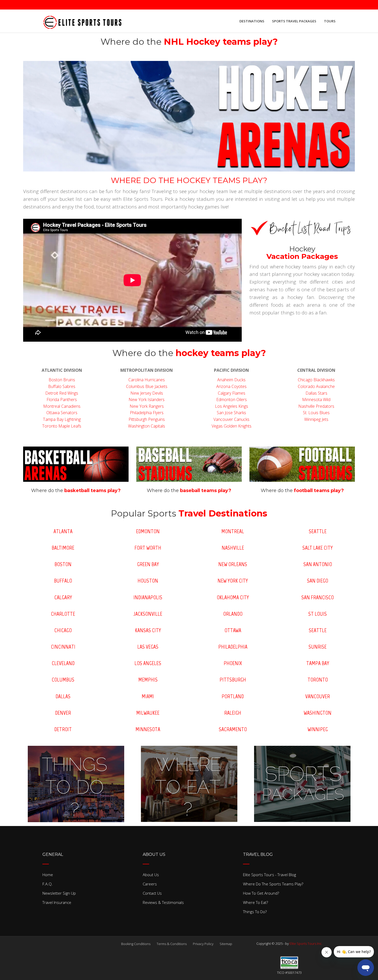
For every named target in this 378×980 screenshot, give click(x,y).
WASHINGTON (317, 712)
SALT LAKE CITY (317, 547)
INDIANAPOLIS (147, 597)
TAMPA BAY (317, 663)
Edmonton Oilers (231, 399)
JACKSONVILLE (147, 613)
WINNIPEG (318, 729)
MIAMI (148, 696)
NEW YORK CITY (233, 580)
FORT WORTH (147, 547)
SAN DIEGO (317, 580)
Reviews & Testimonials (163, 902)
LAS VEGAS (147, 646)
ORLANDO (232, 613)
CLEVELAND (63, 663)
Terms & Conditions (172, 943)
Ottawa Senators (61, 412)
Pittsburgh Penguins (147, 419)
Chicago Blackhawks (316, 380)
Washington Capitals (146, 426)
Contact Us (152, 893)
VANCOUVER (317, 696)
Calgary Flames (231, 393)
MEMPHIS (148, 679)
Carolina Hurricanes (146, 380)
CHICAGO (63, 630)
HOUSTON (148, 580)
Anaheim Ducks (231, 380)
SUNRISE (318, 646)
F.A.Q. (47, 883)
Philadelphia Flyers (147, 412)
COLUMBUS (63, 679)
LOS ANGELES (147, 663)
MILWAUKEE (147, 712)
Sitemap (226, 943)
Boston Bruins (62, 380)
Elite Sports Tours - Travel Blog (269, 874)
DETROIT (63, 729)
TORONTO (318, 679)
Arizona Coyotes (231, 386)
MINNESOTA (148, 729)
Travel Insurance (56, 902)
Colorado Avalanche (316, 386)
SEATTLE (318, 531)
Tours (330, 21)
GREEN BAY (148, 564)
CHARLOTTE (63, 613)
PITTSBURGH (233, 679)
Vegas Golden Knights (231, 426)
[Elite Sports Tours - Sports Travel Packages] (82, 21)
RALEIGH (232, 712)
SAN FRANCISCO (317, 597)
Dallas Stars (316, 393)
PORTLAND (233, 696)
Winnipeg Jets (316, 419)
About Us (151, 874)
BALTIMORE (63, 547)
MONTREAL (232, 531)
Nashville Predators (316, 406)
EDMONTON (148, 531)
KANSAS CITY (148, 630)
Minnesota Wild (316, 399)
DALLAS (63, 696)
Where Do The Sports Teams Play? (273, 883)
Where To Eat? (255, 902)
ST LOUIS (317, 613)
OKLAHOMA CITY (233, 597)
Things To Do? (255, 911)
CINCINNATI (63, 646)
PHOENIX (233, 663)
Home (47, 874)
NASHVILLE (233, 547)
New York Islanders (147, 399)
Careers (150, 883)
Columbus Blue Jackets (146, 386)
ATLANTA (63, 531)
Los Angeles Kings (231, 406)
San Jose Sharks (231, 412)
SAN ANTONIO (317, 564)
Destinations (251, 21)
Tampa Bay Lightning (62, 419)
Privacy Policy (203, 943)
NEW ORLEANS (232, 564)
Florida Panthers (62, 399)
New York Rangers (147, 406)
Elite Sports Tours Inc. (306, 943)
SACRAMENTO (233, 729)
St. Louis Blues (316, 412)
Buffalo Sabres (61, 386)
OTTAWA (232, 630)
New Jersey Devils (146, 393)
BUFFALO (63, 580)
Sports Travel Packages (294, 21)
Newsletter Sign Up (59, 893)
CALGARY (63, 597)
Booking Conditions (135, 943)
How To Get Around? (261, 893)
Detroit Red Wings (61, 393)
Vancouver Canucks (231, 419)
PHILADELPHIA (232, 646)
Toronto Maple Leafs (61, 426)
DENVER (63, 712)
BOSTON (63, 564)
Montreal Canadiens (61, 406)
